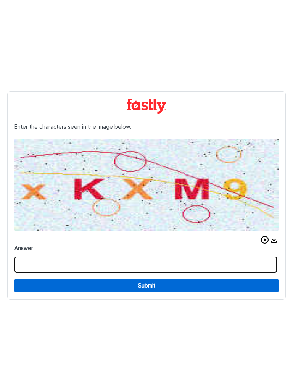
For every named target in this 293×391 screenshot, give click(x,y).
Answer (23, 248)
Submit (146, 285)
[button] (264, 239)
